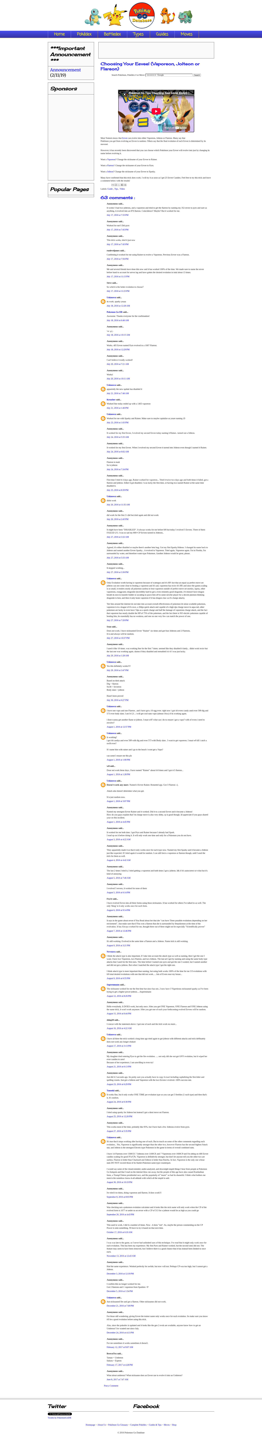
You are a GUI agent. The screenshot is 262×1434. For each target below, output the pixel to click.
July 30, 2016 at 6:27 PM (117, 700)
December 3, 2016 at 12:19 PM (120, 1273)
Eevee (124, 138)
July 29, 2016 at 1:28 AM (118, 655)
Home (59, 34)
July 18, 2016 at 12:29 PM (118, 349)
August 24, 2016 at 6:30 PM (119, 1102)
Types (138, 34)
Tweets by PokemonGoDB (59, 1418)
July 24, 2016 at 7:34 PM (117, 469)
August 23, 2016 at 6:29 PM (119, 1084)
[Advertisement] (156, 49)
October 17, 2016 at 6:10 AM (119, 1232)
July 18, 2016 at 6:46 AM (118, 320)
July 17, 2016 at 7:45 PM (117, 229)
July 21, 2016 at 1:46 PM (117, 408)
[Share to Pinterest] (125, 184)
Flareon (110, 165)
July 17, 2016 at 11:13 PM (118, 276)
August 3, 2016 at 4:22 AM (118, 839)
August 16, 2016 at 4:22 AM (119, 1028)
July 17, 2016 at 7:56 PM (117, 259)
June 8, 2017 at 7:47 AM (117, 1379)
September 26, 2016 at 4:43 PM (120, 1214)
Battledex (112, 34)
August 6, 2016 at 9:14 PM (118, 910)
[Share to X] (119, 184)
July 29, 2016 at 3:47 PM (117, 670)
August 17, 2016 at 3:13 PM (119, 1046)
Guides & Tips (155, 1425)
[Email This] (112, 184)
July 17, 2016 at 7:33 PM (117, 215)
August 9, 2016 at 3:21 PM (118, 945)
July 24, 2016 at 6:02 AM (118, 451)
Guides (162, 34)
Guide (110, 189)
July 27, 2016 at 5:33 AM (118, 557)
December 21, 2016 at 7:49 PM (120, 1306)
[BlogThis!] (115, 184)
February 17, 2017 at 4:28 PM (120, 1365)
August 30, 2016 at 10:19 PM (119, 1182)
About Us (101, 1425)
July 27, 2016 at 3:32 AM (118, 537)
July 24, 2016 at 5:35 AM (118, 437)
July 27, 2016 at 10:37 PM (118, 638)
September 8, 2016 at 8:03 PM (120, 1197)
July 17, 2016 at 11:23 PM (118, 291)
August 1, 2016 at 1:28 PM (118, 774)
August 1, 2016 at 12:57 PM (119, 727)
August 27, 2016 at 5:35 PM (119, 1131)
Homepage (90, 1425)
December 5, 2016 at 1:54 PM (120, 1291)
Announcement (65, 69)
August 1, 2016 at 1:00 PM (118, 760)
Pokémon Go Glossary (118, 1425)
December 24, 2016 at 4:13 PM (120, 1332)
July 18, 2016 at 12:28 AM (118, 306)
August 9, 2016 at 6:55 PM (118, 978)
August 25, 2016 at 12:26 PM (119, 1116)
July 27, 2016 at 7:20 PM (117, 620)
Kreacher (111, 399)
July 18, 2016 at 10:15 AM (118, 335)
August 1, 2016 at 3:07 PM (118, 801)
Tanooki (111, 1090)
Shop (174, 1425)
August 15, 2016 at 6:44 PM (119, 1013)
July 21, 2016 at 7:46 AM (118, 393)
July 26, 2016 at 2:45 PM (117, 519)
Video (122, 189)
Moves (187, 34)
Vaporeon (111, 159)
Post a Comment (111, 1386)
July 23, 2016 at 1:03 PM (117, 422)
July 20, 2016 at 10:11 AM (118, 378)
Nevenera (111, 952)
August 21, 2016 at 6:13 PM (119, 1066)
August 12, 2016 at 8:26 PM (119, 996)
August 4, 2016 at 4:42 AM (118, 860)
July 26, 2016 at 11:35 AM (118, 504)
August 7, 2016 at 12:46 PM (119, 931)
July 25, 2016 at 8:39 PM (117, 490)
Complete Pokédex (138, 1425)
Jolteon (110, 171)
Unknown (112, 297)
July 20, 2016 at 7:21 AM (118, 364)
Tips (116, 189)
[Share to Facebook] (122, 184)
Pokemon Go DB (115, 312)
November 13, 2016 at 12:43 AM (121, 1256)
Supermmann (113, 985)
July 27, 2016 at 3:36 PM (117, 572)
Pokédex (84, 34)
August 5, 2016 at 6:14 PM (118, 892)
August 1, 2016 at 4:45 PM (118, 822)
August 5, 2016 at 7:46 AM (118, 878)
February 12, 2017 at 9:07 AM (120, 1347)
